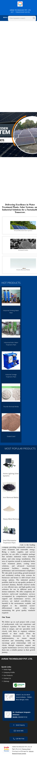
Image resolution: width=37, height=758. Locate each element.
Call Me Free (20, 739)
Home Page (7, 669)
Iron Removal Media (10, 497)
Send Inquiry (20, 725)
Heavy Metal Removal (11, 519)
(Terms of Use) (26, 749)
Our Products (8, 675)
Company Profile (9, 672)
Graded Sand (11, 436)
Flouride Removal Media (11, 407)
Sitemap (6, 681)
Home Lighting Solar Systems (11, 474)
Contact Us (7, 678)
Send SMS (20, 731)
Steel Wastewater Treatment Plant (9, 541)
